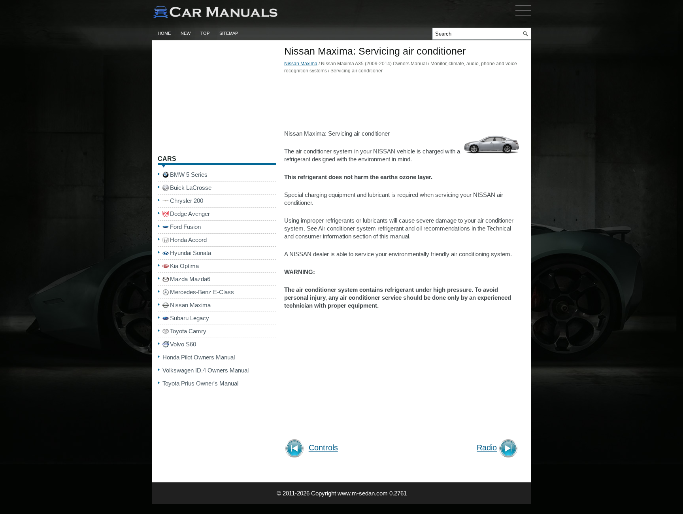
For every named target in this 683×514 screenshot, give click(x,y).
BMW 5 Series (189, 174)
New (186, 33)
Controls (323, 448)
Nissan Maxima (300, 63)
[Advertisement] (402, 104)
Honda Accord (188, 239)
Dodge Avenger (190, 213)
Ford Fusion (185, 226)
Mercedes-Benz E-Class (202, 292)
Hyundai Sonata (190, 252)
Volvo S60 (183, 344)
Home (164, 33)
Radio (487, 448)
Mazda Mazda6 (190, 279)
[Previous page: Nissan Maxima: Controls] (296, 449)
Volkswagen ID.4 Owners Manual (205, 370)
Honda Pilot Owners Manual (198, 357)
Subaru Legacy (189, 318)
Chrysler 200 (186, 200)
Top (204, 33)
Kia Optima (184, 266)
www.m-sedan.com (363, 493)
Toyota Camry (188, 331)
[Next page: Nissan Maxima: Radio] (509, 449)
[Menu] (523, 18)
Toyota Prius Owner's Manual (200, 383)
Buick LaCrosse (190, 187)
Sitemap (228, 33)
